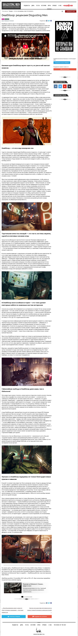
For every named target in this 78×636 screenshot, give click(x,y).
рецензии (7, 19)
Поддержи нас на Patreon (40, 616)
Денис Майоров (5, 20)
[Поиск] (62, 11)
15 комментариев (28, 596)
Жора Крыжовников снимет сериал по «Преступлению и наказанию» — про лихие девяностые (12, 610)
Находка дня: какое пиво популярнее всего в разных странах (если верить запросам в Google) (39, 610)
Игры (49, 5)
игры (3, 19)
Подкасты (27, 5)
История (43, 5)
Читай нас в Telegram (14, 616)
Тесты (38, 5)
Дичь (32, 5)
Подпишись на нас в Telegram (62, 62)
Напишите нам (71, 11)
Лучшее (54, 5)
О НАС (60, 5)
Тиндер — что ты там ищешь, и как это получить (21, 11)
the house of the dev (68, 5)
